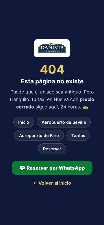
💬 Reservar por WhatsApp (52, 168)
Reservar (52, 148)
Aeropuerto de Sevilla (64, 122)
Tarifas (78, 135)
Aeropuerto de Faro (39, 135)
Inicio (23, 122)
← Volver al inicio (52, 183)
